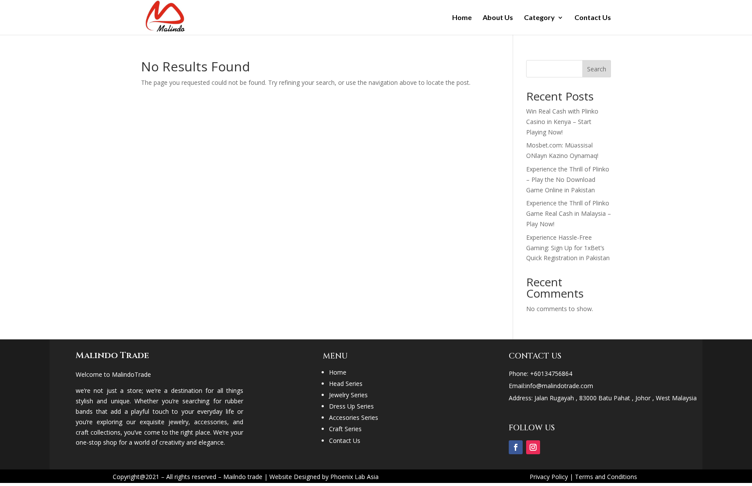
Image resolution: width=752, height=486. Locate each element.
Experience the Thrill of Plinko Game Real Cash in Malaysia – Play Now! (568, 213)
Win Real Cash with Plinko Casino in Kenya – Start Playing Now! (562, 121)
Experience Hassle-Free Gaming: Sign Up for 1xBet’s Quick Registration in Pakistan (568, 247)
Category (539, 17)
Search (596, 69)
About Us (498, 17)
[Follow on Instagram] (533, 447)
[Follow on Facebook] (516, 447)
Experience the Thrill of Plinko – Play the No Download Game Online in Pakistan (567, 179)
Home (462, 17)
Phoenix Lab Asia (354, 477)
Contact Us (592, 17)
